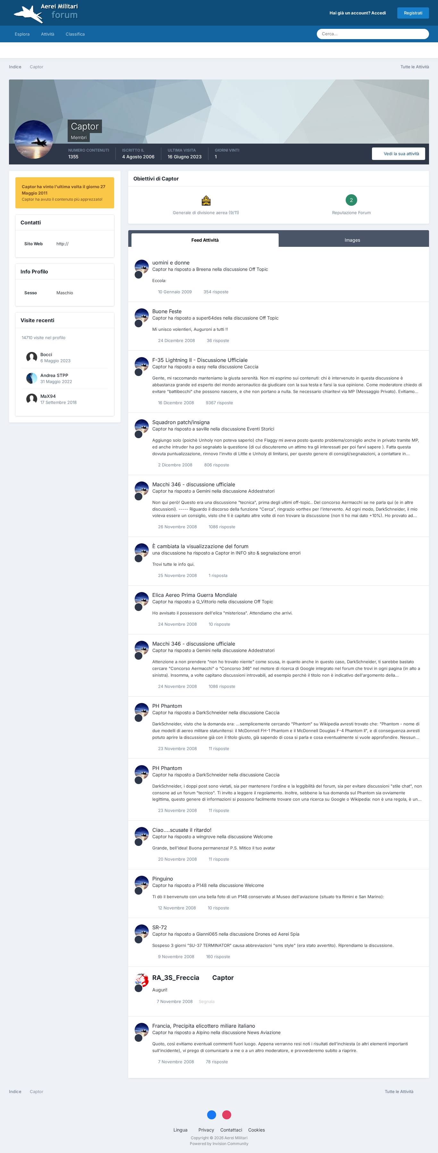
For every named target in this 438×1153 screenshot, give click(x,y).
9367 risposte (219, 402)
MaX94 (48, 396)
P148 (201, 885)
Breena (203, 269)
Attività (47, 34)
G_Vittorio (206, 601)
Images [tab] (352, 240)
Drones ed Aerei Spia (277, 934)
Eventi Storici (260, 428)
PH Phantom (167, 706)
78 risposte (216, 1061)
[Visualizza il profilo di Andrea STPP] (31, 378)
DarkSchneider (211, 712)
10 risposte (218, 624)
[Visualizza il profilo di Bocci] (31, 357)
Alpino (202, 1032)
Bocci (46, 354)
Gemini (203, 491)
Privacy (206, 1129)
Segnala (207, 1001)
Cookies (256, 1129)
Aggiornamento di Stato (385, 33)
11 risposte (218, 748)
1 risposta (217, 575)
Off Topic (258, 269)
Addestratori (261, 491)
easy (201, 366)
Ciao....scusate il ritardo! (182, 830)
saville (202, 428)
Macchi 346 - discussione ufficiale (193, 484)
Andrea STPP (54, 375)
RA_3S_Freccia (175, 978)
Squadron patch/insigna (181, 422)
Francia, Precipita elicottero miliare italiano (203, 1026)
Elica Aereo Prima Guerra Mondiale (194, 595)
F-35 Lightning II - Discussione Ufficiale (200, 360)
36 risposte (217, 340)
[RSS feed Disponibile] (423, 1091)
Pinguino (162, 878)
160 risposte (217, 956)
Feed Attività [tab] (205, 240)
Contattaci (231, 1129)
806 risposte (216, 464)
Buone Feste (166, 311)
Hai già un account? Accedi (359, 12)
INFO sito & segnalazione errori (268, 553)
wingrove (205, 836)
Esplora (22, 34)
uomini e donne (171, 262)
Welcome (263, 836)
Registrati (413, 12)
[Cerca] (422, 34)
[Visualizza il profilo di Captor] (142, 267)
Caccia (251, 366)
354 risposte (215, 291)
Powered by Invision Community (219, 1143)
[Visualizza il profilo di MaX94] (31, 399)
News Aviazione (264, 1032)
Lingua (181, 1129)
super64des (209, 318)
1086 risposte (221, 526)
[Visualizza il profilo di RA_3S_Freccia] (142, 980)
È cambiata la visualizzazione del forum (200, 546)
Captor (159, 269)
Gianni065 (206, 934)
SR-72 (159, 927)
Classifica (75, 34)
